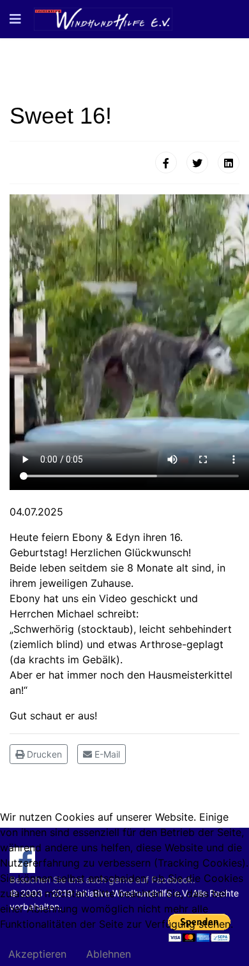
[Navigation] (15, 19)
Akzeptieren (37, 954)
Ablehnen (108, 954)
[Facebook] (166, 162)
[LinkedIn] (228, 162)
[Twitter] (197, 162)
